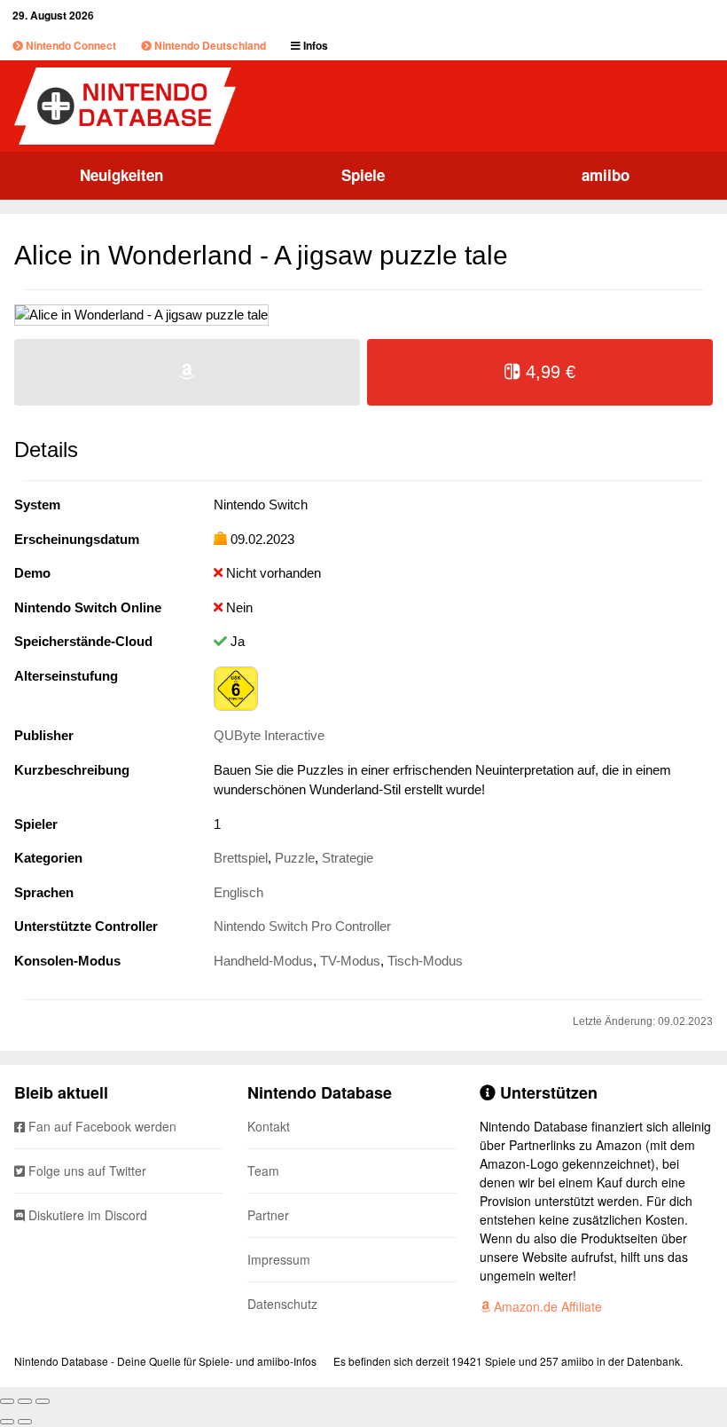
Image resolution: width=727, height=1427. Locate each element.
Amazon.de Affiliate (546, 1306)
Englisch (238, 892)
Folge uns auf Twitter (85, 1170)
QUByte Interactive (269, 735)
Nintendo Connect (69, 45)
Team (263, 1170)
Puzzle (295, 857)
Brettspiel (241, 857)
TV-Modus (350, 960)
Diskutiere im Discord (86, 1215)
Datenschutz (282, 1304)
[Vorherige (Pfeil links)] (7, 1421)
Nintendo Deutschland (209, 45)
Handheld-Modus (263, 960)
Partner (268, 1215)
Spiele (363, 174)
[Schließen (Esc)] (7, 1401)
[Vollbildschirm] (25, 1401)
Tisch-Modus (425, 960)
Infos (314, 45)
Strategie (347, 857)
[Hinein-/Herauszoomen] (42, 1401)
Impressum (278, 1259)
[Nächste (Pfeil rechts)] (25, 1421)
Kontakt (268, 1126)
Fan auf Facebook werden (100, 1126)
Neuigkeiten (121, 174)
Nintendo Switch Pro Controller (302, 926)
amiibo (605, 174)
